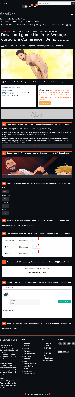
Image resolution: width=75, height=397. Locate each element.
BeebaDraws (16, 87)
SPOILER (5, 191)
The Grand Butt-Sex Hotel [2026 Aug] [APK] (21, 25)
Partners (27, 351)
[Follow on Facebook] (60, 343)
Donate (4, 3)
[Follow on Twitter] (64, 343)
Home (3, 31)
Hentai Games (48, 361)
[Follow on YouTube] (69, 343)
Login (69, 288)
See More (37, 146)
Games (8, 31)
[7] (35, 6)
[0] (30, 7)
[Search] (73, 3)
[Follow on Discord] (73, 343)
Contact (27, 348)
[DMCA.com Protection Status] (63, 351)
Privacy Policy (29, 354)
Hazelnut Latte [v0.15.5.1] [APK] (50, 25)
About (26, 346)
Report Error (45, 103)
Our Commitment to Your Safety (30, 363)
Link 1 (36, 240)
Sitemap (27, 369)
